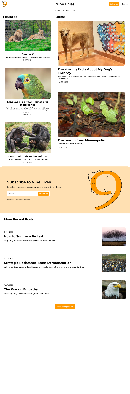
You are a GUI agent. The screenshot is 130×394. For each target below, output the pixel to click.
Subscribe (43, 194)
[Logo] (5, 4)
